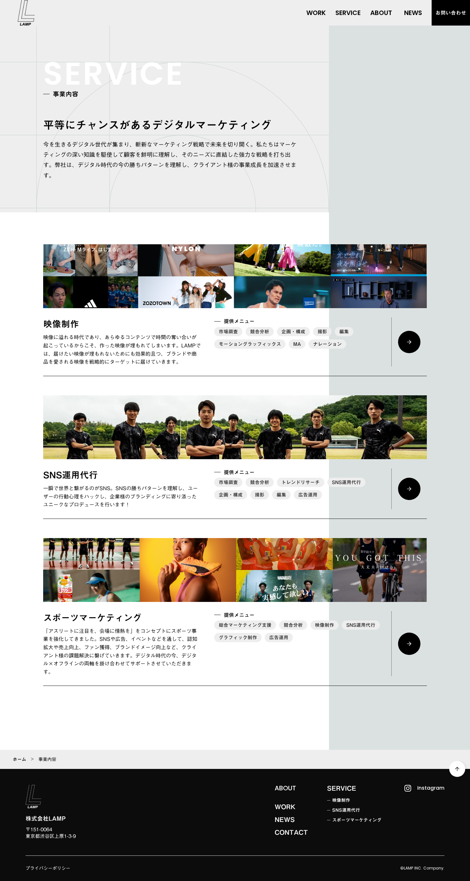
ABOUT (285, 788)
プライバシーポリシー (48, 868)
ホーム (19, 759)
